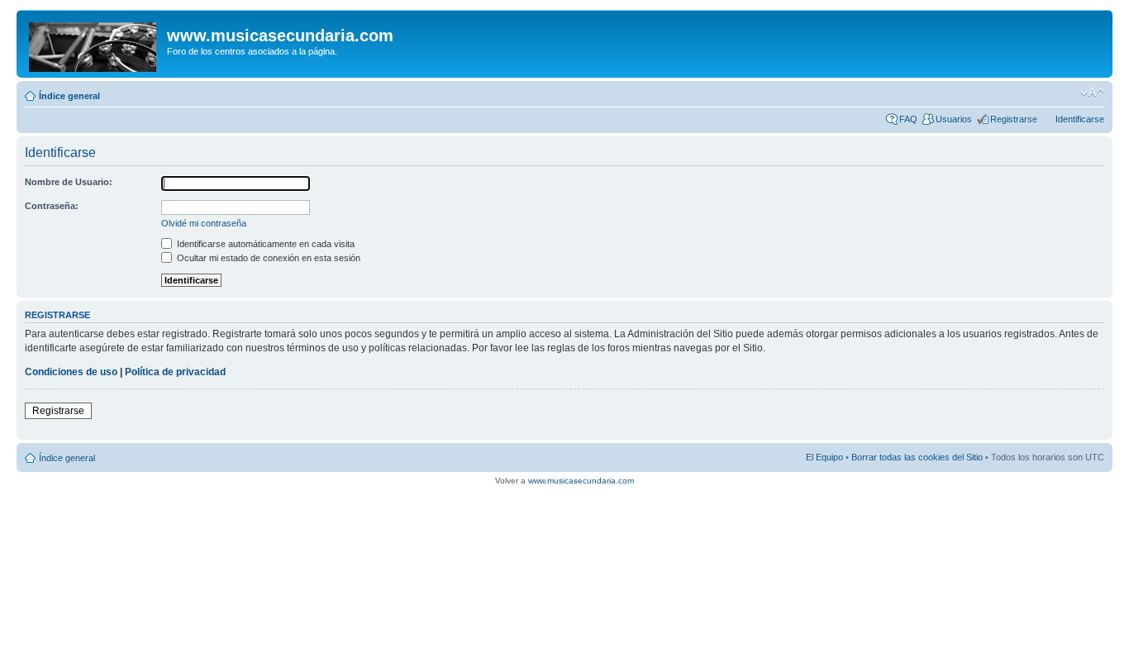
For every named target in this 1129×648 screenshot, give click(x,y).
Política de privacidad (175, 372)
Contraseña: (52, 206)
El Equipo (824, 457)
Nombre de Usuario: (68, 182)
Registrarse (1013, 119)
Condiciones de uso (71, 372)
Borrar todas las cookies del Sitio (917, 457)
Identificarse (1079, 119)
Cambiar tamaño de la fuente (1092, 92)
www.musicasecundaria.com (581, 480)
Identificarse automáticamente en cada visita (264, 244)
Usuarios (954, 119)
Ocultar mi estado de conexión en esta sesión (267, 258)
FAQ (908, 119)
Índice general (69, 96)
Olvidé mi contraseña (203, 223)
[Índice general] (94, 44)
